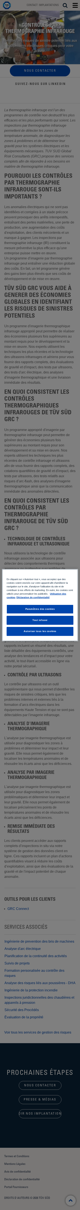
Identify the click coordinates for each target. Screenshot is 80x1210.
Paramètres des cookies (40, 609)
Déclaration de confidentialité (32, 597)
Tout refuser (40, 620)
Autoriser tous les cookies (40, 631)
